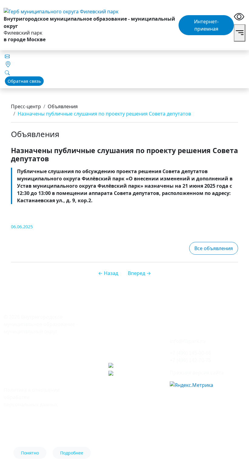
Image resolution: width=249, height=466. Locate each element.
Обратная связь (24, 81)
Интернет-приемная (206, 25)
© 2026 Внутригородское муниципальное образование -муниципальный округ (41, 324)
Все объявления (213, 248)
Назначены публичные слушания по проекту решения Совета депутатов (104, 113)
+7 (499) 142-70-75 (190, 360)
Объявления (63, 106)
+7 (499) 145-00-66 (190, 353)
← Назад (108, 273)
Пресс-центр (26, 106)
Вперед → (139, 273)
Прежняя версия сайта (197, 372)
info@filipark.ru (188, 341)
